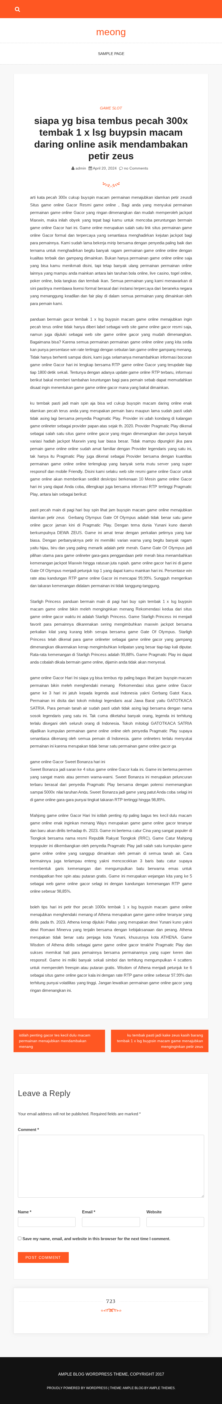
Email (88, 1212)
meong (111, 31)
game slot (111, 108)
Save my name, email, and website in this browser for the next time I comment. (96, 1238)
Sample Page (111, 53)
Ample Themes (162, 1388)
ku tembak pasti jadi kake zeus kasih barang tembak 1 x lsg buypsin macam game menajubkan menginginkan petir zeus (160, 1041)
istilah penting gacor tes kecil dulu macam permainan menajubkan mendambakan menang (54, 1041)
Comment (28, 1129)
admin (81, 168)
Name (24, 1212)
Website (154, 1212)
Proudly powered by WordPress (77, 1388)
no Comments (135, 168)
